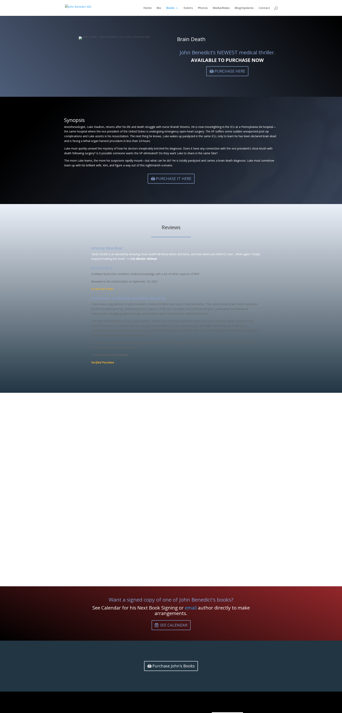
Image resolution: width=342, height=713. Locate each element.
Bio (159, 8)
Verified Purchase (102, 362)
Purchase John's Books (173, 666)
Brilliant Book (102, 267)
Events (188, 8)
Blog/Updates (244, 8)
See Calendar (173, 625)
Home (147, 8)
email (191, 607)
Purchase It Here (173, 178)
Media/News (221, 8)
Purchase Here (230, 71)
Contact (264, 8)
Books (170, 8)
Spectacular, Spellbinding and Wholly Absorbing (128, 298)
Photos (203, 8)
